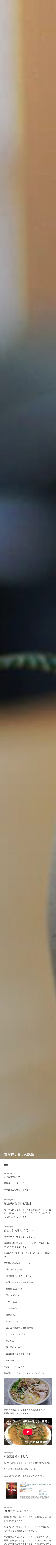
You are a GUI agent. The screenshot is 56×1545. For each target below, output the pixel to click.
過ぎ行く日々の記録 (19, 1154)
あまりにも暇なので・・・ (20, 1230)
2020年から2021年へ (16, 1510)
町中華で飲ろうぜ (12, 1210)
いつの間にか (12, 1176)
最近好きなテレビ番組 (17, 1203)
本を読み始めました (16, 1456)
